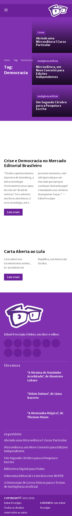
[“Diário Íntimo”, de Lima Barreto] (13, 396)
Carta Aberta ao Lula (24, 251)
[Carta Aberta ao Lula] (36, 232)
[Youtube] (37, 352)
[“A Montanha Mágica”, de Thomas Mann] (13, 415)
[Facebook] (8, 343)
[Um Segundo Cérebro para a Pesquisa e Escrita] (52, 101)
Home (7, 60)
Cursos (41, 32)
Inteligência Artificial (48, 61)
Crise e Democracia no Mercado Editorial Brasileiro (35, 163)
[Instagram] (27, 343)
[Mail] (46, 343)
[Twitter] (8, 352)
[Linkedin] (37, 343)
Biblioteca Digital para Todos (24, 469)
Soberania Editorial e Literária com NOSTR (33, 476)
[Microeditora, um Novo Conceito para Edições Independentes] (52, 69)
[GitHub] (18, 343)
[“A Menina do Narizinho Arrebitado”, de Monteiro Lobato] (13, 376)
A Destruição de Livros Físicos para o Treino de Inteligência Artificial (34, 484)
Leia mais (13, 212)
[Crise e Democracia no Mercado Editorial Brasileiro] (36, 141)
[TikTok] (56, 343)
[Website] (18, 352)
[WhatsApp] (27, 352)
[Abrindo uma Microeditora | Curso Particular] (52, 37)
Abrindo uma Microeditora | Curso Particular (35, 440)
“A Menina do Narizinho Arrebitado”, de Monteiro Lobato (45, 376)
